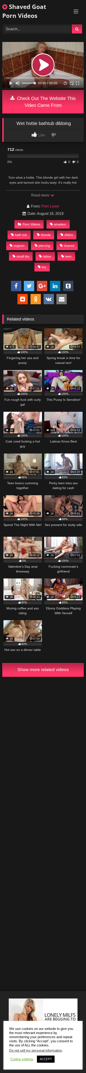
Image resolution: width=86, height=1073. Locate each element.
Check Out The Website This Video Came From (46, 102)
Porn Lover (50, 206)
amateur (60, 224)
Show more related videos (43, 669)
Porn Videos (31, 224)
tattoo (47, 256)
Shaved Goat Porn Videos (24, 11)
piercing (44, 245)
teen (68, 256)
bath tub (21, 235)
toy (44, 267)
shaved (69, 245)
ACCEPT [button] (46, 1059)
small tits (23, 256)
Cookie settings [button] (21, 1059)
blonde (46, 235)
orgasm (19, 245)
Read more (40, 195)
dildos (68, 235)
